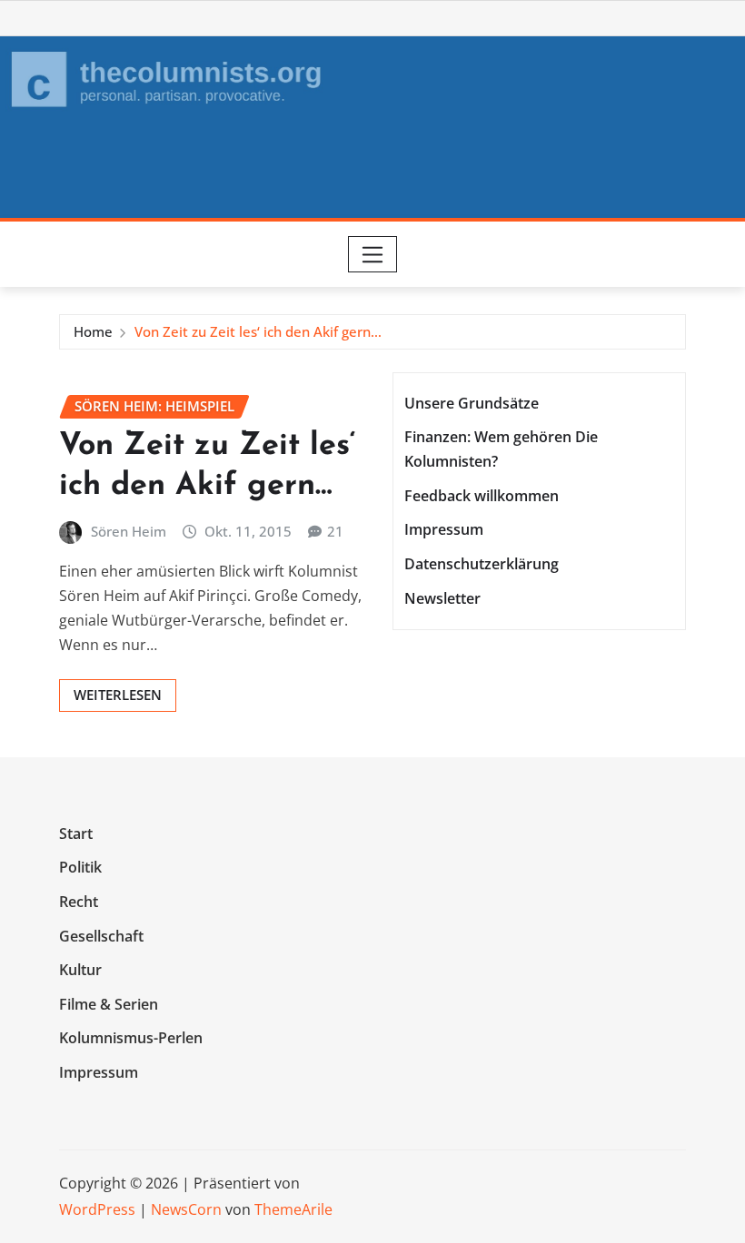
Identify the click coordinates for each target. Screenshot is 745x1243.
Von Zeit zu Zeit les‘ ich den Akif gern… (258, 331)
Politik (80, 868)
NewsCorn (186, 1209)
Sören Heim (128, 531)
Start (76, 833)
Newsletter (442, 598)
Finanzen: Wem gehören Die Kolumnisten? (501, 449)
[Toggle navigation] (373, 254)
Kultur (80, 970)
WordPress (97, 1209)
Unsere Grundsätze (471, 403)
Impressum (443, 530)
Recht (78, 902)
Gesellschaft (101, 936)
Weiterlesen (118, 695)
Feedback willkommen (481, 496)
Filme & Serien (108, 1004)
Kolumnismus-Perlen (131, 1038)
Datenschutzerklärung (481, 564)
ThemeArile (293, 1209)
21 (335, 531)
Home (93, 331)
